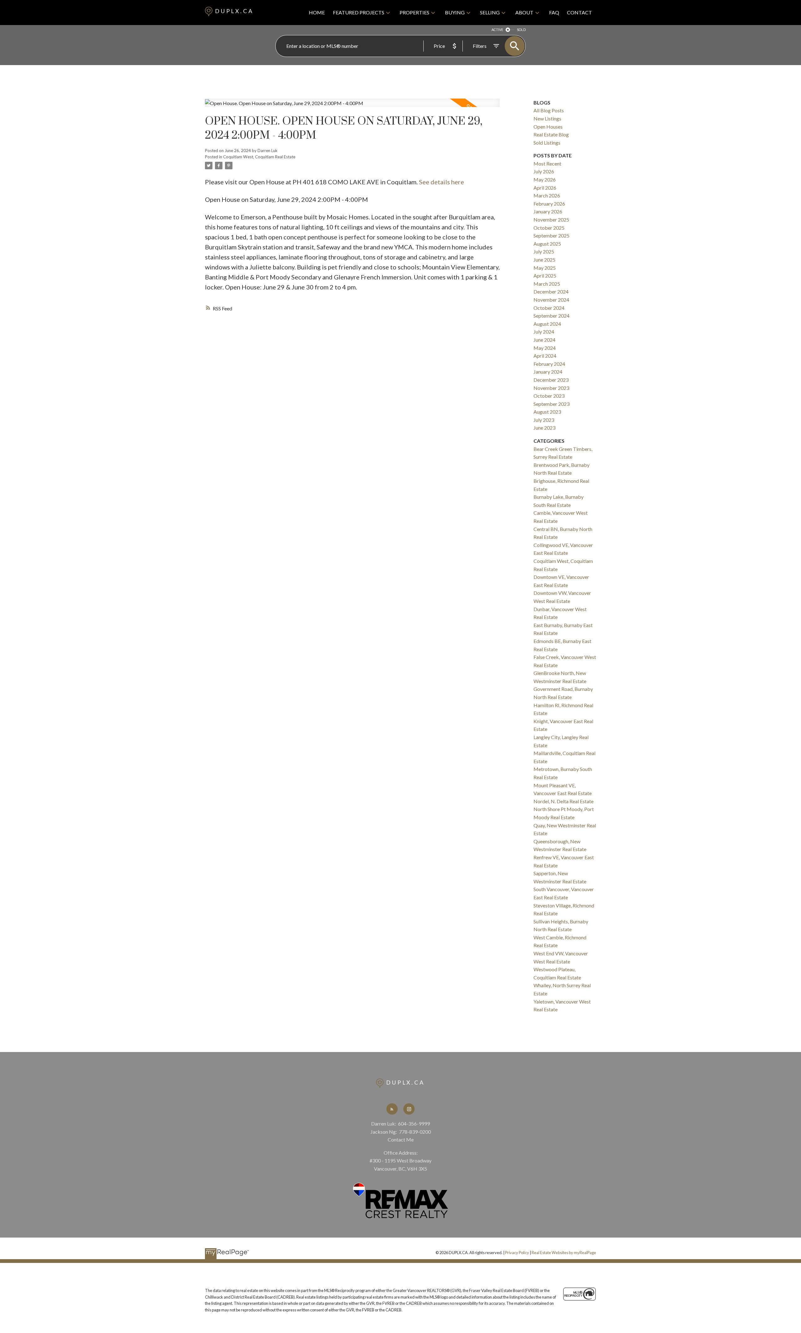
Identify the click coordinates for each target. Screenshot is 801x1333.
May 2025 (544, 268)
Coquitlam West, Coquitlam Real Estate (259, 156)
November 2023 (551, 388)
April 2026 (544, 188)
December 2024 (551, 291)
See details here (441, 182)
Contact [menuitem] (579, 12)
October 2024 (548, 308)
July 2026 (543, 171)
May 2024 (544, 348)
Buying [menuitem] (455, 12)
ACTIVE (497, 30)
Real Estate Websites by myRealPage (564, 1252)
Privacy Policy (517, 1252)
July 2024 (543, 332)
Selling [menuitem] (490, 12)
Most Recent (547, 163)
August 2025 (547, 244)
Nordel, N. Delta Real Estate (563, 801)
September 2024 (551, 316)
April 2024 (544, 356)
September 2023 (551, 404)
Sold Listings (546, 143)
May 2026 (544, 179)
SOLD (521, 30)
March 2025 (546, 284)
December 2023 (551, 380)
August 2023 (547, 412)
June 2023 (544, 428)
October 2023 (548, 396)
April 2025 (544, 275)
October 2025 (548, 228)
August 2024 (547, 324)
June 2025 (544, 260)
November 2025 (551, 219)
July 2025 (543, 251)
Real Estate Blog (551, 134)
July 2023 (543, 420)
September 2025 (551, 235)
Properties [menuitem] (414, 12)
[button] (392, 1109)
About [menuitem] (524, 12)
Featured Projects (358, 12)
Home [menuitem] (317, 12)
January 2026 (547, 211)
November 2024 (551, 300)
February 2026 (549, 204)
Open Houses (548, 127)
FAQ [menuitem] (554, 12)
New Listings (547, 118)
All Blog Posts (548, 110)
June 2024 (544, 340)
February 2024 (549, 364)
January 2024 (547, 372)
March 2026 (546, 195)
